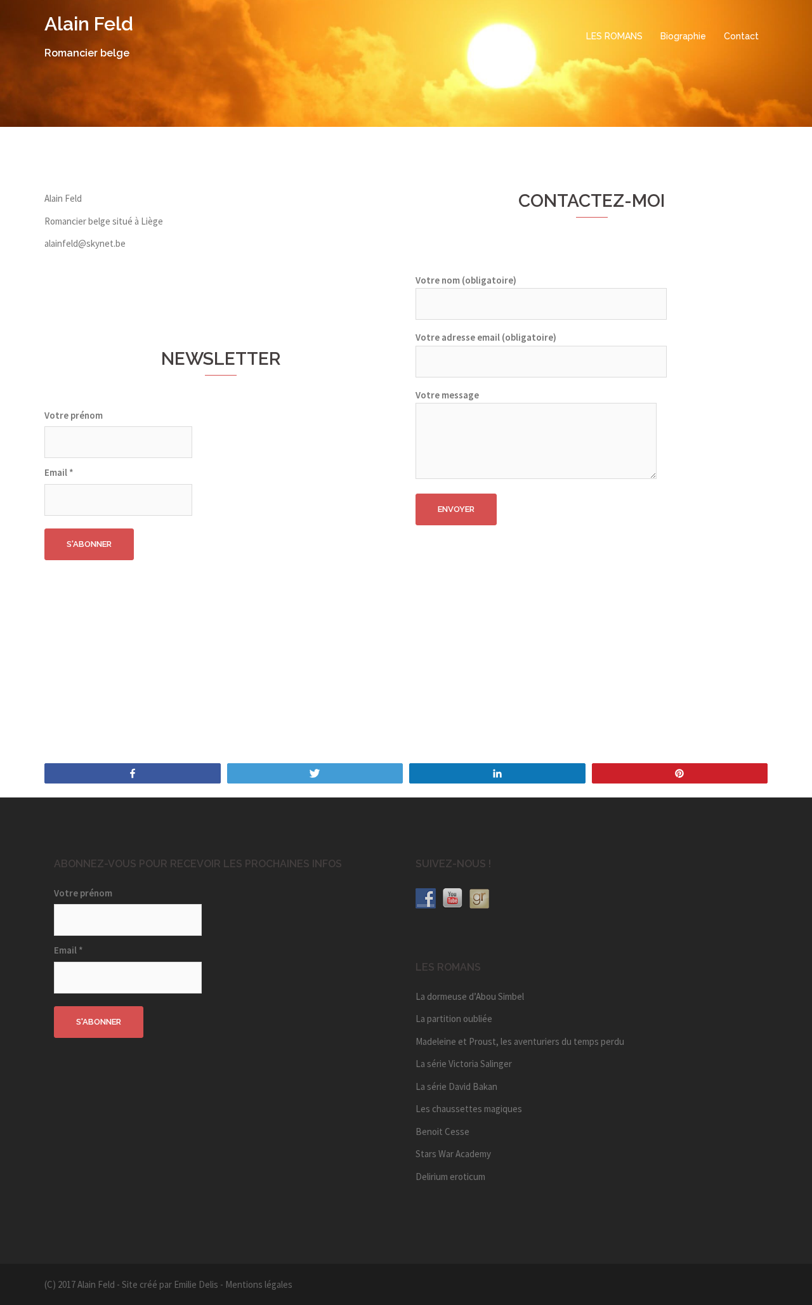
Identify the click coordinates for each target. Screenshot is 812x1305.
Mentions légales (258, 1284)
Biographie (683, 36)
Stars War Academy (453, 1154)
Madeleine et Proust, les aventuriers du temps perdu (520, 1041)
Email (59, 472)
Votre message (447, 395)
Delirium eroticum (450, 1177)
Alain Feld (88, 24)
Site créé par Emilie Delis (170, 1284)
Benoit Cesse (442, 1131)
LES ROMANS (614, 36)
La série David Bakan (456, 1086)
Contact (741, 36)
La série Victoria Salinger (464, 1064)
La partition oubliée (454, 1019)
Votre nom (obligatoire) (466, 280)
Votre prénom (73, 415)
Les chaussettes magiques (469, 1109)
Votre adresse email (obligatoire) (486, 337)
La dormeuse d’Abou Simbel (470, 996)
